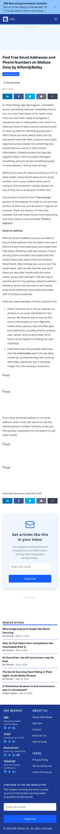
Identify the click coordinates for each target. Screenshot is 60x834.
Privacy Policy (40, 759)
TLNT (7, 734)
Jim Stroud (7, 635)
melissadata (24, 353)
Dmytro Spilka (9, 693)
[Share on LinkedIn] (7, 96)
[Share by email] (41, 96)
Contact (37, 729)
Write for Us (39, 735)
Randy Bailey (13, 82)
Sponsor (37, 723)
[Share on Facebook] (19, 96)
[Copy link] (53, 96)
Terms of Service (42, 766)
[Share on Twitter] (30, 96)
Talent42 (9, 761)
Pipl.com (45, 322)
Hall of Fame (39, 741)
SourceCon (11, 747)
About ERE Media (42, 717)
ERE (6, 717)
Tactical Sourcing (11, 74)
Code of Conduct (42, 772)
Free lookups (43, 197)
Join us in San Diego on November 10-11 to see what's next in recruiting (25, 7)
